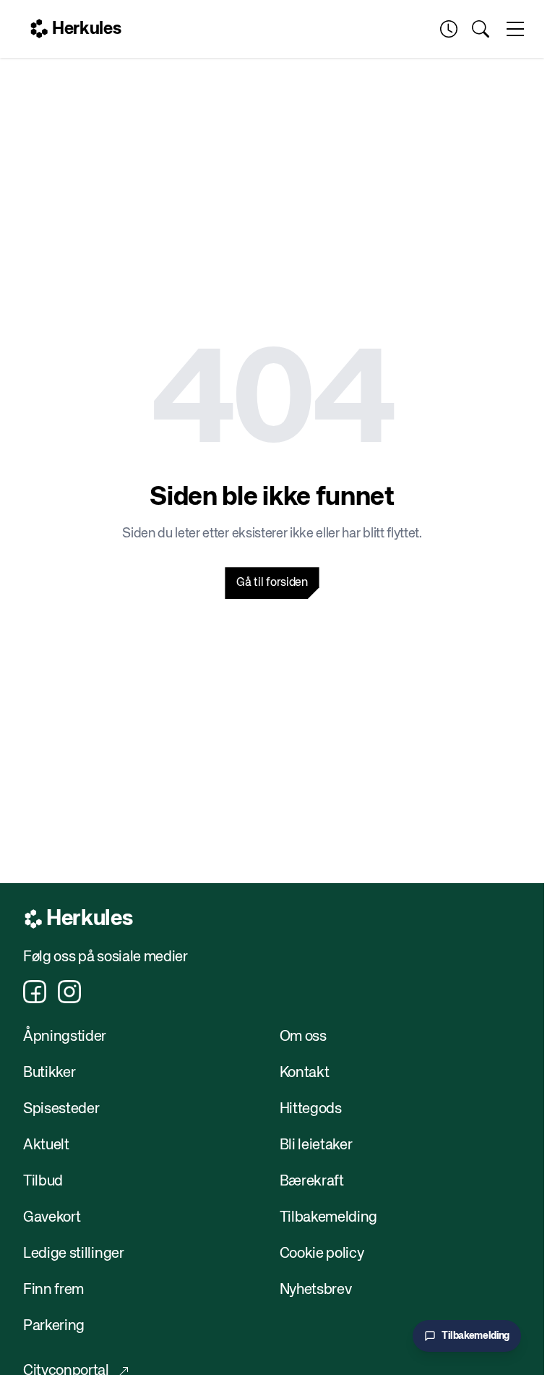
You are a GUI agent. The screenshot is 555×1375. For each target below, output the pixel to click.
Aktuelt (46, 1145)
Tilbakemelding (329, 1217)
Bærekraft (312, 1181)
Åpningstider (64, 1036)
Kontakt (305, 1073)
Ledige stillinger (73, 1253)
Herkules (86, 29)
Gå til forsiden (271, 583)
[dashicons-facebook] (34, 991)
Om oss (303, 1036)
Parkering (54, 1326)
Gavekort (51, 1217)
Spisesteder (61, 1109)
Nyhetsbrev (316, 1290)
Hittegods (311, 1109)
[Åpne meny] (515, 29)
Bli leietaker (316, 1145)
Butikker (49, 1073)
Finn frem (53, 1290)
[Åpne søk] (480, 29)
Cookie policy (322, 1253)
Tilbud (43, 1181)
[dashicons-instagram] (69, 991)
